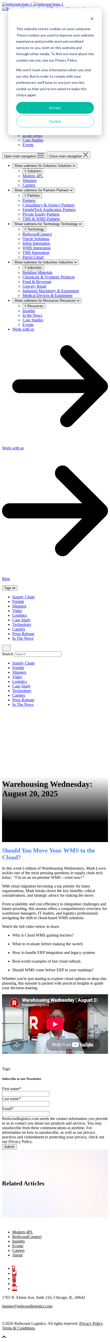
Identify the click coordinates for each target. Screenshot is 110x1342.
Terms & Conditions (18, 1328)
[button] (4, 1337)
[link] (46, 6)
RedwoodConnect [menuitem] (27, 1236)
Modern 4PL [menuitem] (22, 1232)
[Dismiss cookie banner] (92, 19)
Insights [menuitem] (18, 1241)
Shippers (19, 606)
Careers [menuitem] (18, 1250)
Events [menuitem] (17, 1246)
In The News (23, 638)
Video (17, 611)
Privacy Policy (91, 1323)
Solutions (33, 171)
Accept (55, 108)
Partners (33, 195)
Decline (55, 121)
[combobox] (37, 654)
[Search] (6, 648)
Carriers (18, 629)
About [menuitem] (17, 1255)
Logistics (19, 615)
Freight (18, 601)
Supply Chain (23, 597)
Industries (34, 268)
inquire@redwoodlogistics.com (27, 1306)
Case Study (21, 620)
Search (7, 654)
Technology (35, 229)
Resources (34, 306)
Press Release (23, 634)
